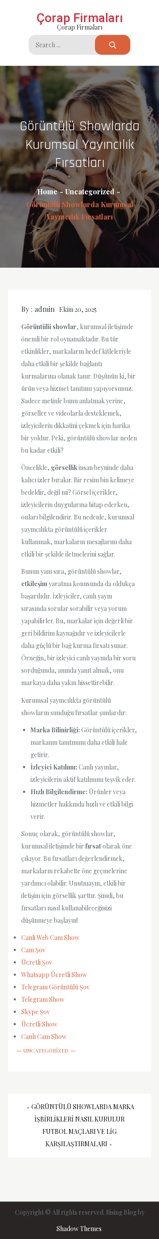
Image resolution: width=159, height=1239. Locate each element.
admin (44, 309)
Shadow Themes (79, 1228)
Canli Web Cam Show (50, 937)
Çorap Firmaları (80, 18)
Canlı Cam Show (44, 1036)
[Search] (112, 45)
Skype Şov (35, 1012)
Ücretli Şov (36, 962)
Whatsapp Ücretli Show (54, 974)
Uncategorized (45, 1050)
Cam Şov (33, 950)
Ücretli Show (39, 1024)
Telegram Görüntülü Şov (55, 987)
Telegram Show (42, 999)
